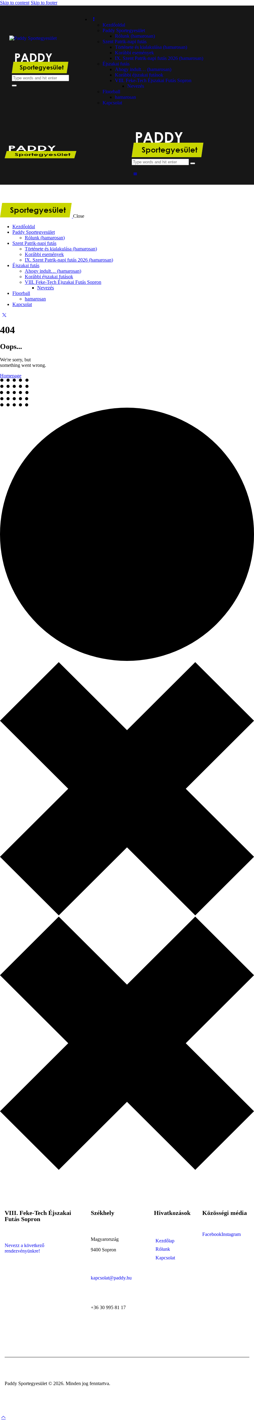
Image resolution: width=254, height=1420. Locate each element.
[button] (135, 174)
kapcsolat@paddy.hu (111, 1277)
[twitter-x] (3, 314)
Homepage (10, 375)
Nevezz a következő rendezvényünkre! (24, 1248)
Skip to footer (44, 2)
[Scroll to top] (3, 1417)
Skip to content (14, 2)
